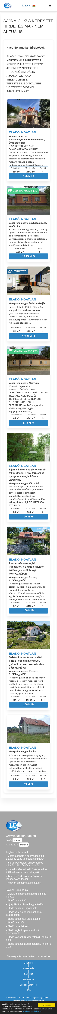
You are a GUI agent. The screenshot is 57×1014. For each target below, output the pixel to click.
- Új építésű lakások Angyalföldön (25, 904)
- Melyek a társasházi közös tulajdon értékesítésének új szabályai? (26, 871)
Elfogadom (47, 1005)
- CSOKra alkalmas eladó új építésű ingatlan (26, 895)
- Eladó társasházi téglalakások (23, 918)
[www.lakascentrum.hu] (7, 5)
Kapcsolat (28, 974)
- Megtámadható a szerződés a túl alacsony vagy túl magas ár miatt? (25, 857)
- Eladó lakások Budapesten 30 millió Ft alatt (28, 938)
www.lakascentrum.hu (21, 835)
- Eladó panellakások (18, 926)
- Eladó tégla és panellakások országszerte (22, 932)
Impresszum (28, 979)
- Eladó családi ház (17, 900)
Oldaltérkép (29, 963)
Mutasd (17, 840)
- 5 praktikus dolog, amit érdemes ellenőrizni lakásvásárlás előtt (24, 864)
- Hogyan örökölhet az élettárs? (23, 882)
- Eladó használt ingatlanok (21, 908)
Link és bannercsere (28, 985)
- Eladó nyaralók (15, 922)
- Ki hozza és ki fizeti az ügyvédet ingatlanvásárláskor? (24, 878)
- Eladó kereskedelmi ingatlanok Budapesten (24, 913)
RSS (29, 990)
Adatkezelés (28, 968)
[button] (28, 5)
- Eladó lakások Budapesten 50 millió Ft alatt (28, 945)
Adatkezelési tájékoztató (32, 1011)
